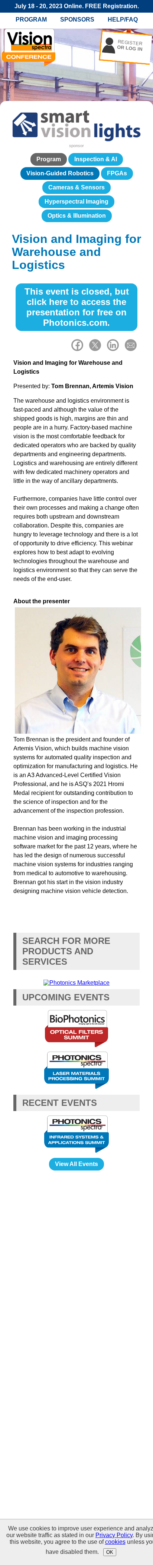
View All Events (76, 1164)
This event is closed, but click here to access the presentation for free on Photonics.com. (77, 307)
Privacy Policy (114, 1535)
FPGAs (117, 173)
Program (31, 19)
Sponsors (77, 19)
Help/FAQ (123, 19)
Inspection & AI (95, 159)
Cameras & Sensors (76, 187)
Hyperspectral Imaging (76, 201)
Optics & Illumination (77, 215)
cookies (115, 1542)
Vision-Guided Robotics (60, 173)
